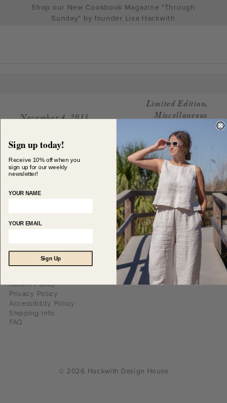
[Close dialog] (221, 125)
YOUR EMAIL (25, 224)
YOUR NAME (24, 193)
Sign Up (50, 258)
